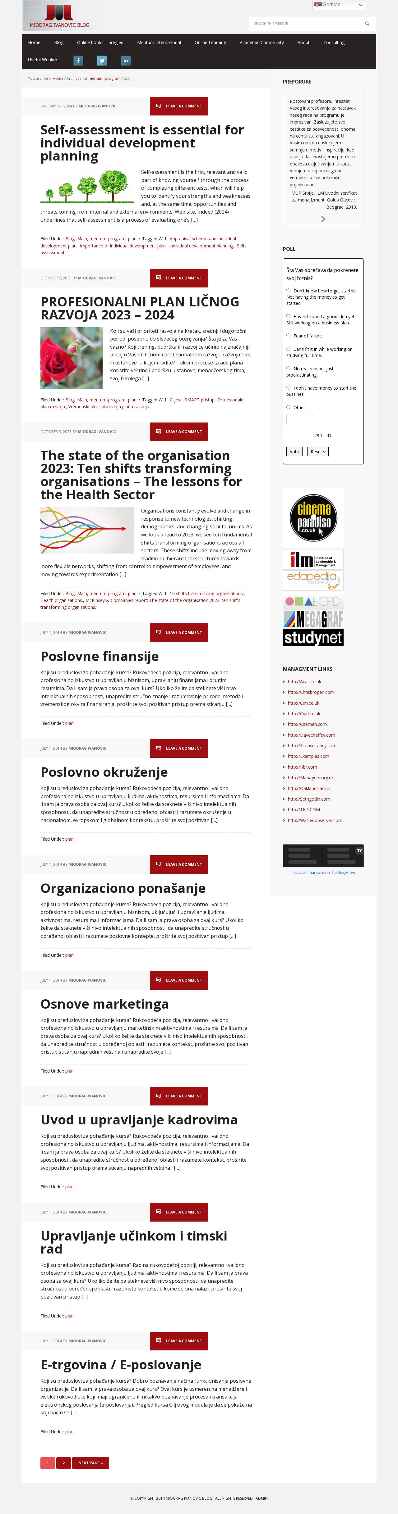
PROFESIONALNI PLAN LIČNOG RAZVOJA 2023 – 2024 (139, 307)
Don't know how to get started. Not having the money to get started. (321, 297)
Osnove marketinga (104, 1003)
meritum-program (108, 239)
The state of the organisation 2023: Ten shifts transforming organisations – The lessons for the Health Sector (141, 474)
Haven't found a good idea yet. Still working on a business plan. (320, 320)
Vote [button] (294, 451)
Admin (262, 1498)
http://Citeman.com (307, 724)
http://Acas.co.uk (304, 682)
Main (82, 239)
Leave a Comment (184, 106)
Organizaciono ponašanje (123, 888)
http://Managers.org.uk (311, 777)
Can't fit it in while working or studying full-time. (319, 352)
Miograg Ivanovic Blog (189, 1498)
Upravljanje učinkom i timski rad (133, 1242)
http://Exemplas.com (308, 756)
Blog (70, 239)
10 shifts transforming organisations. (207, 593)
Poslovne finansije (99, 656)
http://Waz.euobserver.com (315, 820)
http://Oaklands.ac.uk (309, 788)
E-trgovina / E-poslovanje (120, 1364)
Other (299, 407)
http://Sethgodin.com (309, 799)
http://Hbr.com (302, 767)
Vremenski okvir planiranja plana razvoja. (109, 406)
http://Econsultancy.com (312, 745)
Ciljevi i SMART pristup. (192, 400)
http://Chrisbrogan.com (311, 692)
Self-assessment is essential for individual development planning (142, 142)
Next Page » (90, 1463)
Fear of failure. (308, 336)
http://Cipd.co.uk (304, 713)
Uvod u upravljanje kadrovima (139, 1119)
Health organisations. (61, 600)
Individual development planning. (201, 246)
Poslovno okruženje (104, 771)
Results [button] (318, 451)
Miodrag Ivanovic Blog (62, 15)
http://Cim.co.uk (303, 703)
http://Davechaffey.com (311, 735)
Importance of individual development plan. (123, 246)
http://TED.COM (304, 809)
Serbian (331, 4)
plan (132, 239)
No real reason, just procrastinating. (310, 372)
